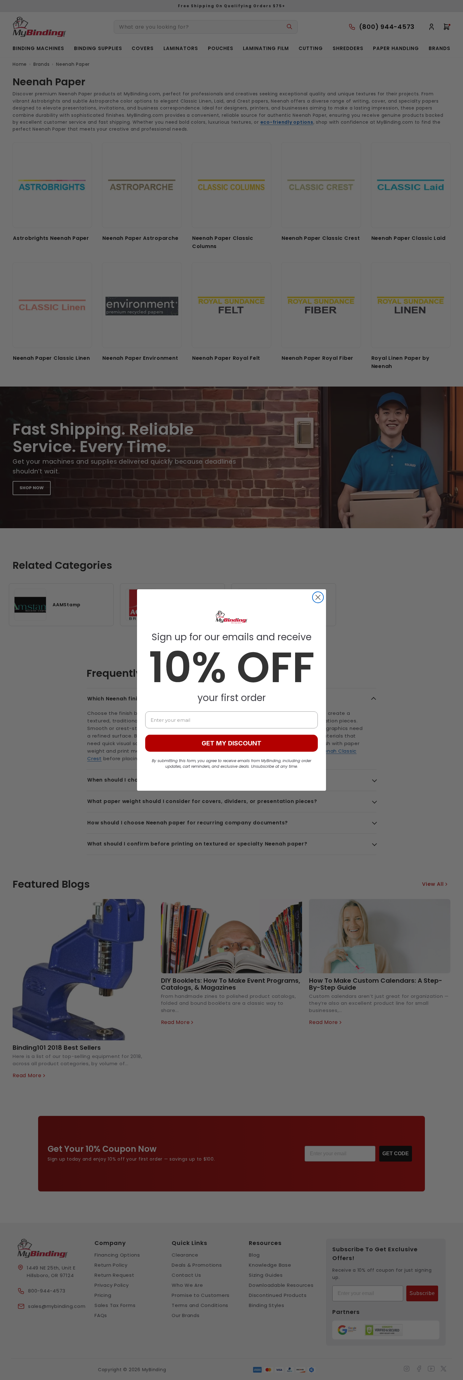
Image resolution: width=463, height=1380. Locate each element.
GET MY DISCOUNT (231, 743)
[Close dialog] (317, 597)
